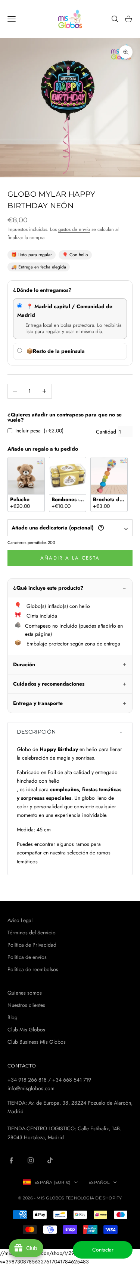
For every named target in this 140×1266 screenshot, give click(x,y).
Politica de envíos (27, 957)
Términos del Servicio (31, 932)
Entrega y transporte (38, 703)
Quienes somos (24, 992)
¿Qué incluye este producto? (48, 588)
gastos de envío (74, 229)
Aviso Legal (19, 920)
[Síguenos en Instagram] (30, 1160)
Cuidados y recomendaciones (48, 683)
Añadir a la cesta (70, 557)
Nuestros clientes (26, 1005)
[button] (70, 731)
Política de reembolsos (32, 969)
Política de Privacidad (31, 944)
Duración (24, 664)
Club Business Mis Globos (36, 1042)
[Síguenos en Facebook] (11, 1160)
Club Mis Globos (26, 1029)
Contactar (102, 1249)
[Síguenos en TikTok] (50, 1160)
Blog (12, 1017)
